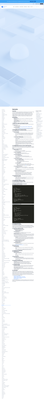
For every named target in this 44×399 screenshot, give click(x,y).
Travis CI (3, 362)
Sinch (2, 315)
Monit (2, 226)
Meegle (3, 218)
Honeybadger (3, 171)
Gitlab (2, 151)
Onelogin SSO (3, 253)
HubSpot (3, 173)
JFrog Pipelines (4, 194)
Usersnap (3, 378)
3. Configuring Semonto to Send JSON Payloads (39, 118)
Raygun (3, 290)
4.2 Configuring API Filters (38, 127)
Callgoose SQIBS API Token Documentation (19, 276)
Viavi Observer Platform (5, 379)
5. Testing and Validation (39, 133)
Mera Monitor (3, 219)
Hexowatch (3, 170)
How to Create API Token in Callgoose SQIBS (26, 126)
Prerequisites (37, 112)
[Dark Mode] (34, 6)
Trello (2, 363)
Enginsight (3, 136)
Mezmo (3, 222)
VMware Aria (3, 384)
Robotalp (3, 293)
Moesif (2, 223)
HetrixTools (3, 169)
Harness (3, 166)
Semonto (3, 305)
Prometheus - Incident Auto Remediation (5, 283)
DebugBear (3, 126)
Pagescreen (3, 265)
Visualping (3, 383)
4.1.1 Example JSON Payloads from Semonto (39, 125)
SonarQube (3, 329)
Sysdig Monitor (3, 347)
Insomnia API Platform (4, 189)
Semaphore (3, 303)
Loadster (3, 207)
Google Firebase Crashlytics (5, 157)
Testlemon (3, 353)
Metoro (3, 221)
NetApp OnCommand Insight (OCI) (5, 241)
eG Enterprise (3, 132)
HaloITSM (3, 165)
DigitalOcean (3, 127)
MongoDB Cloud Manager (5, 225)
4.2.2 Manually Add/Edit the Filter (39, 131)
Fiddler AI (3, 140)
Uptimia (3, 373)
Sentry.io (3, 307)
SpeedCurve (3, 332)
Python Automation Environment (6, 287)
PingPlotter (3, 273)
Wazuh (3, 390)
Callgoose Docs (17, 6)
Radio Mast (3, 288)
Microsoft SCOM (4, 232)
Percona (3, 268)
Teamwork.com (4, 349)
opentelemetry (4, 256)
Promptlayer (3, 285)
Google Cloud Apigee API (5, 154)
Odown (3, 250)
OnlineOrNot (3, 254)
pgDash (3, 269)
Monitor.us (3, 228)
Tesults (3, 355)
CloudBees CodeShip (4, 114)
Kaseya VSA (3, 196)
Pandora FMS (3, 266)
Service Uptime (4, 312)
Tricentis (3, 365)
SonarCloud (3, 328)
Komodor (3, 200)
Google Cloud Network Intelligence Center (5, 160)
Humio (2, 174)
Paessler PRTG (3, 263)
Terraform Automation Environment (5, 352)
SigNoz (2, 314)
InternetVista (3, 191)
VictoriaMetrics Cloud (4, 380)
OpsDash (3, 259)
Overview (37, 111)
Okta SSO (3, 252)
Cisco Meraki (3, 110)
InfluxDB (3, 186)
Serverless (3, 309)
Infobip (3, 187)
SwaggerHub (3, 346)
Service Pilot (3, 311)
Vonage (3, 388)
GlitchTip (3, 152)
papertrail (3, 267)
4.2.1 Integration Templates (38, 129)
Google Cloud (3, 156)
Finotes (3, 141)
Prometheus (3, 284)
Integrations (25, 6)
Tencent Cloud (4, 350)
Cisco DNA (3, 109)
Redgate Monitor (4, 291)
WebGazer (3, 391)
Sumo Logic (3, 344)
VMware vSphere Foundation (5, 385)
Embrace (3, 134)
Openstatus (3, 257)
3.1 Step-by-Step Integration (38, 119)
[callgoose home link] (2, 7)
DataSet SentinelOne (4, 124)
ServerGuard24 (4, 308)
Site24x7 (3, 316)
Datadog (3, 125)
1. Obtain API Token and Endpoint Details (39, 114)
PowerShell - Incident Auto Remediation (5, 280)
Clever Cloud (3, 111)
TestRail (3, 354)
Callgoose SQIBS (21, 6)
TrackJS (3, 361)
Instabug (3, 190)
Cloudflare (3, 115)
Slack (2, 318)
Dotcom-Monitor (4, 129)
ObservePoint (3, 248)
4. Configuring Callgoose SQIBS (39, 122)
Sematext (3, 304)
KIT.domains (3, 199)
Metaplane (3, 220)
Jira (2, 195)
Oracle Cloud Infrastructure (5, 262)
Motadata (3, 229)
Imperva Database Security (5, 184)
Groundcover (3, 164)
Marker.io (3, 216)
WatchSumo (3, 389)
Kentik (2, 198)
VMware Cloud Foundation (5, 386)
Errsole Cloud (3, 137)
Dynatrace (3, 130)
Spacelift (3, 330)
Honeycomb (3, 172)
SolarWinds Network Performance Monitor (4, 327)
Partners (29, 6)
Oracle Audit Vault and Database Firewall (6, 261)
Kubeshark (3, 203)
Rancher (3, 289)
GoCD (2, 153)
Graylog (3, 162)
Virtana (3, 381)
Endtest (3, 135)
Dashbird (3, 123)
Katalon (3, 197)
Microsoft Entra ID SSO (5, 230)
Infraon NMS (3, 188)
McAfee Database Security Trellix (6, 217)
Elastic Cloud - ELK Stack (5, 133)
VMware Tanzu (4, 387)
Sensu (2, 306)
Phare (2, 270)
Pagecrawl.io (3, 264)
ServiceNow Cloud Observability (6, 313)
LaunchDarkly (3, 204)
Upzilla (2, 377)
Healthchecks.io (4, 167)
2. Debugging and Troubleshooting (38, 116)
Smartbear (3, 319)
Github (3, 150)
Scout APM (3, 301)
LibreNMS (3, 206)
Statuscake (3, 343)
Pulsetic (3, 286)
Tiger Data (3, 360)
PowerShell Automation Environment (5, 278)
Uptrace (3, 375)
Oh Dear (3, 251)
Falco (2, 139)
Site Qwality (3, 317)
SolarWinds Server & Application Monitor (6, 325)
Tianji (2, 357)
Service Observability (4, 310)
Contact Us (31, 6)
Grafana (3, 161)
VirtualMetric (3, 382)
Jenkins (3, 193)
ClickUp (3, 112)
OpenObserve (3, 255)
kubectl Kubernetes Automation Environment (6, 202)
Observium (3, 249)
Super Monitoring (4, 345)
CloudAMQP (3, 113)
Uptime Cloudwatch (4, 374)
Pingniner (3, 272)
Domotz (3, 128)
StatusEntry (3, 341)
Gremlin (3, 163)
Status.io (3, 342)
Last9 (2, 205)
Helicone (3, 168)
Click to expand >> (33, 1)
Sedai (2, 302)
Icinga (2, 183)
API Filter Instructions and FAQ (18, 278)
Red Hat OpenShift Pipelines (5, 292)
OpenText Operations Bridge (5, 258)
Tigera (2, 359)
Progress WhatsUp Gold (5, 281)
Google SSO (3, 158)
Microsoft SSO (3, 231)
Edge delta (3, 131)
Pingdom (3, 271)
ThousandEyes (3, 356)
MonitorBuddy (3, 227)
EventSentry (3, 138)
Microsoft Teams (4, 233)
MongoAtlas (3, 224)
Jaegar (3, 192)
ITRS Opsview (3, 185)
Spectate (3, 331)
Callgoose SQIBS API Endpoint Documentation (20, 277)
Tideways (3, 358)
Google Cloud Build (4, 155)
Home (13, 6)
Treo (2, 364)
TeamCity (3, 348)
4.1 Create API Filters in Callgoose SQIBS (39, 124)
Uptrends (3, 376)
